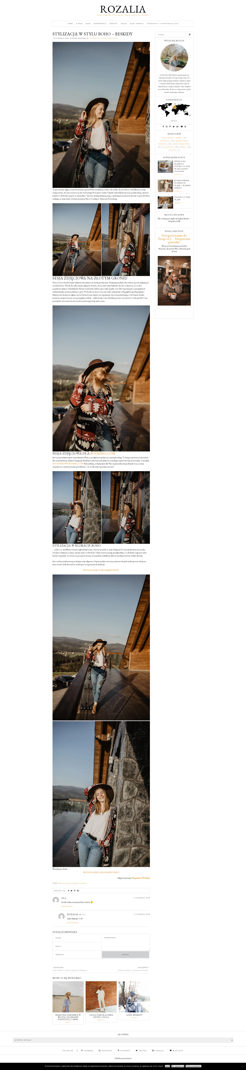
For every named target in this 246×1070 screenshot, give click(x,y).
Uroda (183, 147)
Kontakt (114, 23)
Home (70, 23)
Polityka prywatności (123, 1058)
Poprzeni (59, 967)
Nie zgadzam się (178, 1066)
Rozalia (123, 9)
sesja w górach (80, 883)
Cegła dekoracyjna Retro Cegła (101, 1016)
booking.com (102, 453)
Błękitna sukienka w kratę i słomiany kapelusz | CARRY (68, 1017)
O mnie (79, 23)
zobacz (68, 1022)
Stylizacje (167, 147)
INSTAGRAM (89, 570)
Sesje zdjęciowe (109, 38)
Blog (88, 23)
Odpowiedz (67, 906)
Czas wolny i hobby (172, 138)
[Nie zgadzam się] (243, 1066)
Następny (143, 967)
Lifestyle (94, 38)
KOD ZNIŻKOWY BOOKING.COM (68, 463)
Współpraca (100, 23)
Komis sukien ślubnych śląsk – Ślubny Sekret (182, 184)
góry (69, 883)
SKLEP (124, 23)
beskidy (61, 883)
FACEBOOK (102, 570)
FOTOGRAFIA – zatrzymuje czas (162, 23)
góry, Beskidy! (134, 1015)
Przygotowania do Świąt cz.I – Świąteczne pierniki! (174, 238)
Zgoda (167, 1066)
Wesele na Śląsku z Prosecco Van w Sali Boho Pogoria (182, 166)
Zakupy (172, 150)
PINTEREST (113, 570)
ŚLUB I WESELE (137, 23)
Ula (63, 898)
